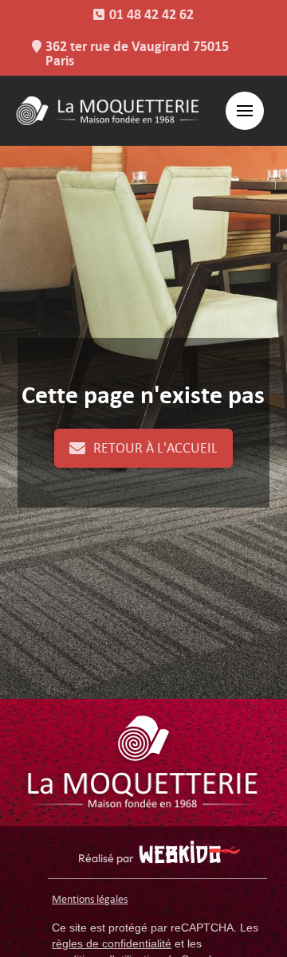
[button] (245, 111)
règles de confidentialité (111, 943)
